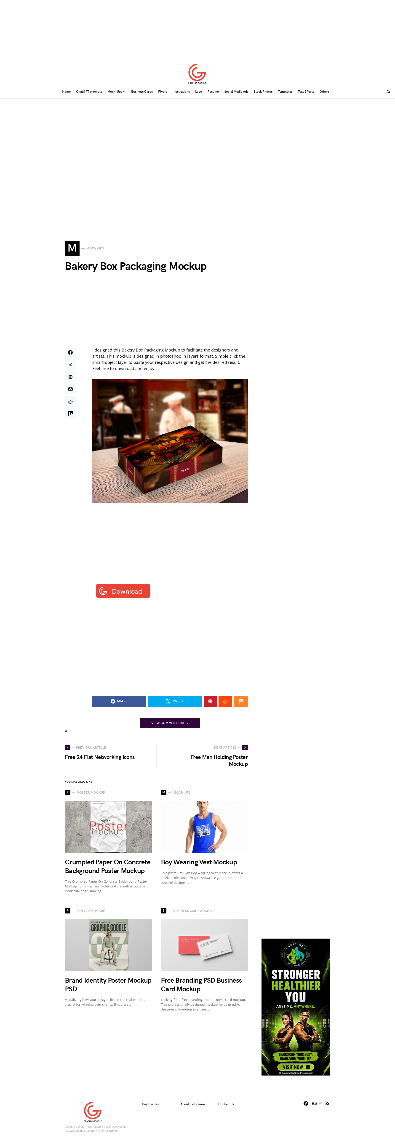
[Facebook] (306, 1103)
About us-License (192, 1104)
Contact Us (226, 1104)
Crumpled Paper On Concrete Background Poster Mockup (108, 866)
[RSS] (327, 1103)
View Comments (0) (167, 723)
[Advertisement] (197, 28)
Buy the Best (151, 1104)
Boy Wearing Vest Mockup (199, 862)
